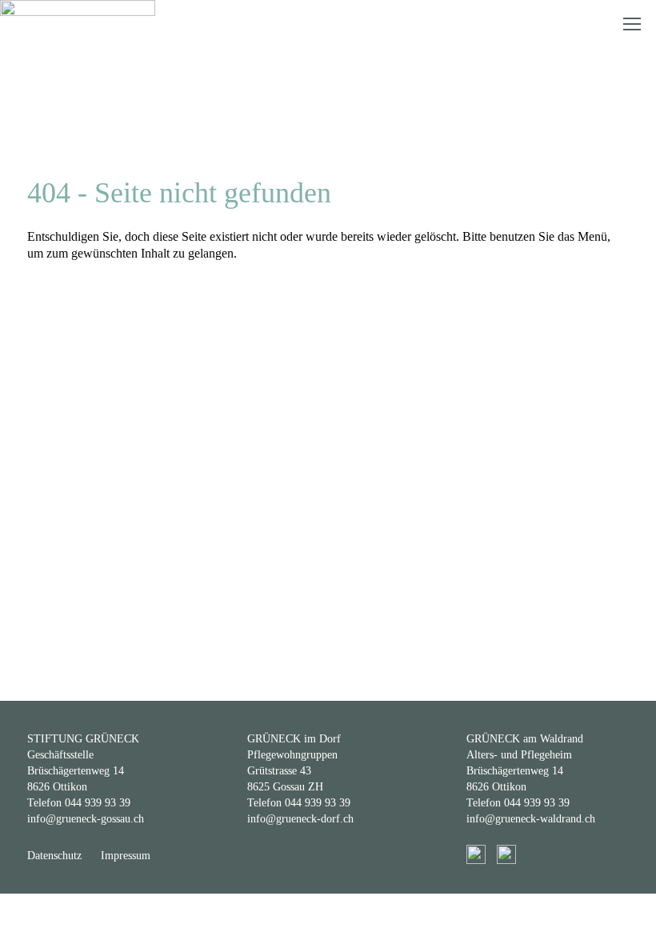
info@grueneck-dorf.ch (300, 819)
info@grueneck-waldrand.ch (530, 819)
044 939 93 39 (97, 803)
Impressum (125, 856)
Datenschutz (54, 856)
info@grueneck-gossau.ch (85, 819)
